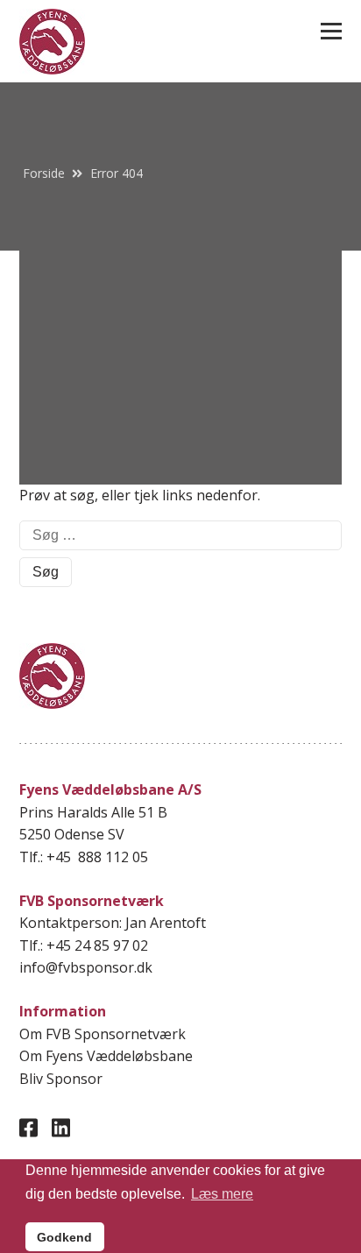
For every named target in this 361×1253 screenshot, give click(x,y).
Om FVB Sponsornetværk (102, 1034)
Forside (44, 173)
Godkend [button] (64, 1237)
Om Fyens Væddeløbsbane (106, 1055)
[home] (52, 41)
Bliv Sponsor (61, 1078)
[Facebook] (28, 1127)
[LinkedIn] (61, 1127)
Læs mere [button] (222, 1193)
